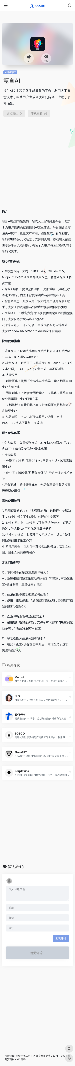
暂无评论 (16, 866)
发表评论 (60, 938)
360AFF (55, 1055)
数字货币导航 (43, 1055)
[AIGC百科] (37, 5)
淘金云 (19, 1055)
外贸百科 (9, 1059)
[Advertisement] (37, 161)
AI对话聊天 (10, 72)
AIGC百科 (20, 1059)
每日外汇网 (29, 1055)
